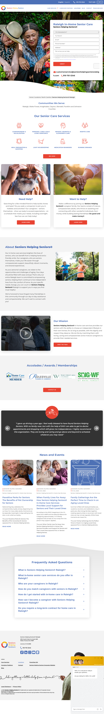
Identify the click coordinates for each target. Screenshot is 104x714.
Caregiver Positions (66, 8)
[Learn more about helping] (78, 179)
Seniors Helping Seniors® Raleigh (30, 638)
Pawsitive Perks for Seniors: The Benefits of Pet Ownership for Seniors (17, 500)
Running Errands (85, 147)
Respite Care (85, 131)
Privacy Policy (17, 686)
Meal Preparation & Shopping (19, 148)
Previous (7, 428)
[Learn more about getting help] (25, 179)
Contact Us (52, 389)
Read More (6, 526)
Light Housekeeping (41, 147)
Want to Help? (78, 199)
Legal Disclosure (6, 686)
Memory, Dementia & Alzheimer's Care (63, 132)
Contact (89, 8)
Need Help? (26, 199)
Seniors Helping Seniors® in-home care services (17, 493)
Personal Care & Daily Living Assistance (41, 132)
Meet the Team (62, 344)
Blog (83, 8)
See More (52, 156)
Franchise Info (98, 8)
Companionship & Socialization (19, 132)
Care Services (51, 8)
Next (96, 428)
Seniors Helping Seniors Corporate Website (42, 665)
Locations (77, 8)
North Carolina (46, 97)
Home (31, 97)
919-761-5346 (80, 2)
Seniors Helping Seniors (21, 523)
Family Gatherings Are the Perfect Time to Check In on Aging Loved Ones (85, 500)
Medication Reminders (63, 147)
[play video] (26, 333)
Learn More (26, 222)
